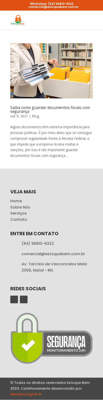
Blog (35, 116)
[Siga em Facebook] (14, 299)
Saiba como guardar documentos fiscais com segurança (50, 109)
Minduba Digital (25, 394)
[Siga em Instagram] (24, 299)
